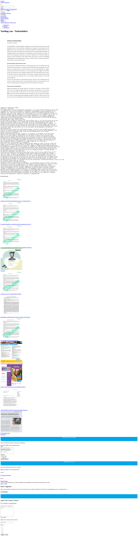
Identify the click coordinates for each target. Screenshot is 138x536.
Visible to (3, 454)
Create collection (4, 459)
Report (2, 481)
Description (5, 449)
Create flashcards (13, 9)
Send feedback (4, 491)
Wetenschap (6, 25)
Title (2, 446)
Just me (4, 457)
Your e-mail (3, 517)
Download (3, 434)
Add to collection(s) (5, 22)
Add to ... (3, 21)
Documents (3, 475)
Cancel (2, 534)
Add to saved (13, 22)
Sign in (2, 445)
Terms (5, 483)
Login (2, 8)
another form (13, 503)
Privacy (2, 483)
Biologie (5, 26)
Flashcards (3, 13)
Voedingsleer (6, 27)
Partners (6, 481)
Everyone (4, 456)
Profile (2, 19)
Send (6, 534)
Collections (8, 13)
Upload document (5, 9)
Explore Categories (5, 2)
